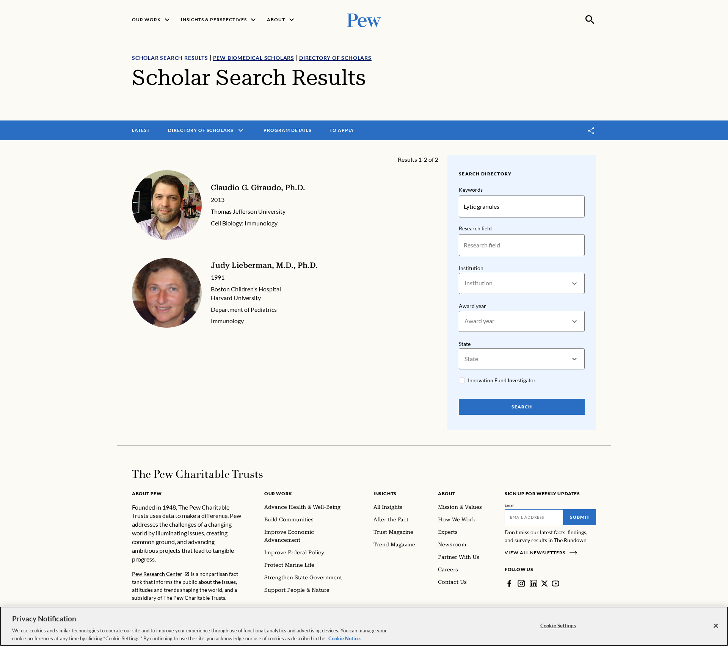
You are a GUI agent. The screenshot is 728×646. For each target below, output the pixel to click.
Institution (471, 268)
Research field (475, 228)
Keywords (471, 189)
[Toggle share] (591, 130)
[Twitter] (544, 583)
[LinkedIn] (533, 583)
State (465, 344)
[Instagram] (521, 583)
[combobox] (465, 283)
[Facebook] (509, 583)
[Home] (197, 474)
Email (510, 505)
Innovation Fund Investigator (502, 380)
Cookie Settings (558, 626)
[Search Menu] (590, 20)
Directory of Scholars (335, 58)
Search (521, 407)
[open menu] (240, 130)
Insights (385, 493)
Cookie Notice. (344, 638)
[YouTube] (555, 583)
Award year (472, 306)
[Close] (716, 626)
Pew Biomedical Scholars (253, 58)
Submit (580, 517)
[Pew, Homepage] (364, 19)
